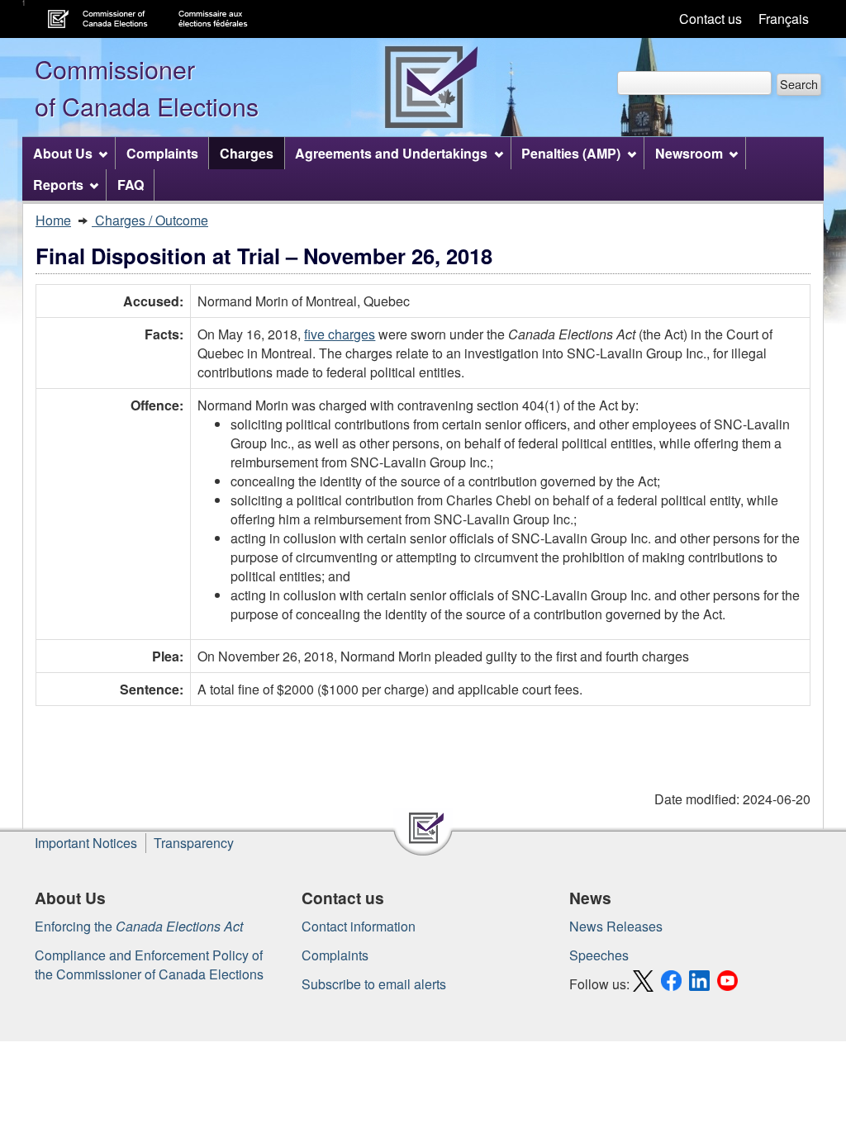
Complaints (335, 955)
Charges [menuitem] (246, 153)
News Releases (616, 926)
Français (783, 18)
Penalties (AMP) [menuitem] (570, 153)
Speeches (599, 955)
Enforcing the (139, 926)
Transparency (194, 842)
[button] (799, 84)
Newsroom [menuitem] (689, 153)
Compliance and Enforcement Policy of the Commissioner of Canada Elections (149, 964)
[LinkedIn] (701, 984)
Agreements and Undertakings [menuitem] (391, 153)
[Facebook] (673, 984)
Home (53, 220)
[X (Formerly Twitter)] (645, 984)
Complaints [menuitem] (162, 153)
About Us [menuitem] (63, 153)
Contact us (710, 18)
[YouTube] (729, 984)
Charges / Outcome (150, 220)
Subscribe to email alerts (374, 983)
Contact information (359, 926)
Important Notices (86, 842)
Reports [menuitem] (58, 184)
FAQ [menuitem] (130, 184)
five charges (339, 334)
